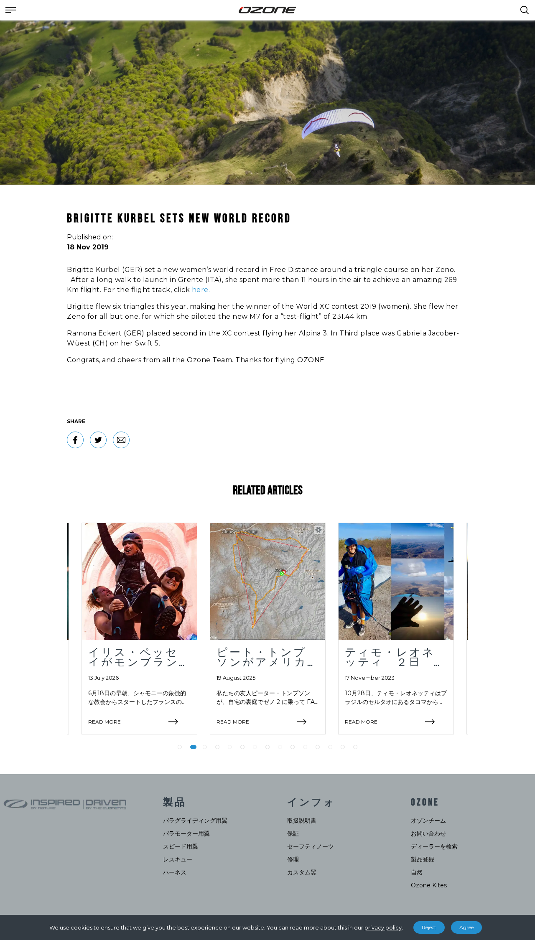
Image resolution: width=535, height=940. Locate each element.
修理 (293, 859)
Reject (429, 927)
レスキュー (177, 859)
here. (201, 290)
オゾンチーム (428, 820)
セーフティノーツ (310, 846)
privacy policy (383, 927)
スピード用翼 (180, 846)
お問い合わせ (428, 833)
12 (318, 747)
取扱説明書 (301, 820)
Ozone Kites (429, 885)
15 (355, 747)
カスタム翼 (301, 872)
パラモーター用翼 (186, 833)
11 (305, 747)
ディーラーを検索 (434, 846)
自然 (417, 872)
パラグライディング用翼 (195, 820)
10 (292, 747)
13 (330, 747)
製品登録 (422, 859)
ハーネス (174, 872)
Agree (466, 927)
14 (343, 747)
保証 (293, 833)
